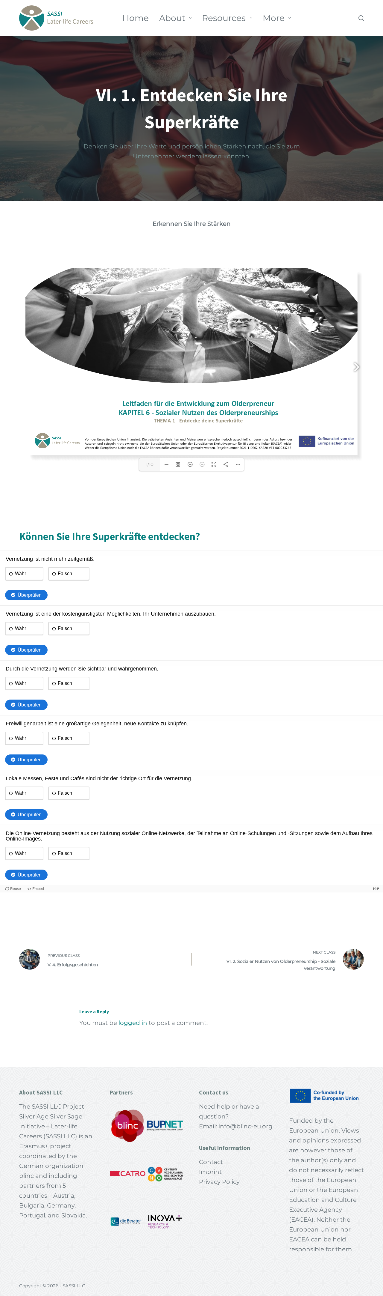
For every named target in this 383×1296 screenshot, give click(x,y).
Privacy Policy (219, 1181)
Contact (211, 1162)
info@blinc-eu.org (245, 1126)
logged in (132, 1022)
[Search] (361, 18)
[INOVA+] (165, 1222)
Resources (224, 18)
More (274, 18)
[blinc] (128, 1126)
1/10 (149, 464)
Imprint (210, 1171)
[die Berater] (128, 1222)
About (172, 18)
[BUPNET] (165, 1126)
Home (135, 18)
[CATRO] (128, 1174)
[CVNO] (165, 1174)
